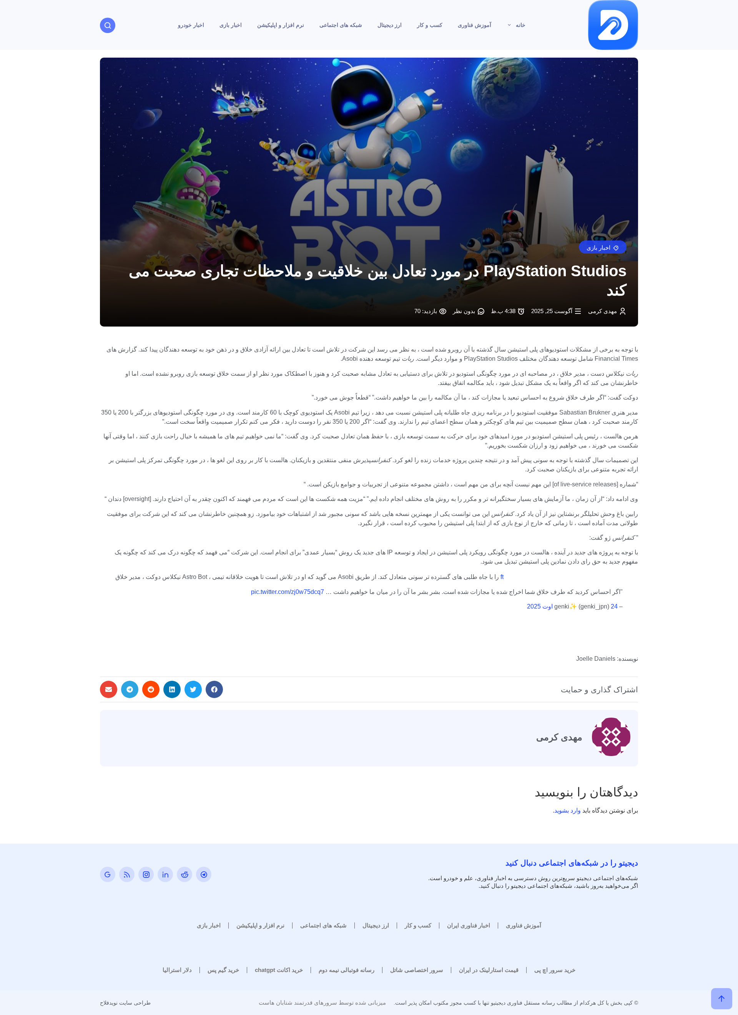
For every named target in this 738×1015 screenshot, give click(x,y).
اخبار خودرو (191, 25)
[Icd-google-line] (107, 874)
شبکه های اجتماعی (340, 25)
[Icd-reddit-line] (184, 874)
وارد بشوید (567, 810)
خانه (520, 25)
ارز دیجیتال (389, 25)
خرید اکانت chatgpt (279, 970)
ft (502, 577)
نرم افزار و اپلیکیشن (280, 25)
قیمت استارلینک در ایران (489, 970)
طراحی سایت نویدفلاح (125, 1003)
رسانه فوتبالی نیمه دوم (346, 970)
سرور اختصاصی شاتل (416, 970)
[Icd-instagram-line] (146, 874)
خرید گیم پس (223, 970)
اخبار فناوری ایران (468, 925)
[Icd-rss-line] (127, 874)
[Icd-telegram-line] (203, 874)
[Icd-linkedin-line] (165, 874)
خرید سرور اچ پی (554, 970)
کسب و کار (429, 25)
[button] (603, 247)
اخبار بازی (230, 25)
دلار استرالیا (177, 970)
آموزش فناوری (474, 25)
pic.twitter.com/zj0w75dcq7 (287, 592)
